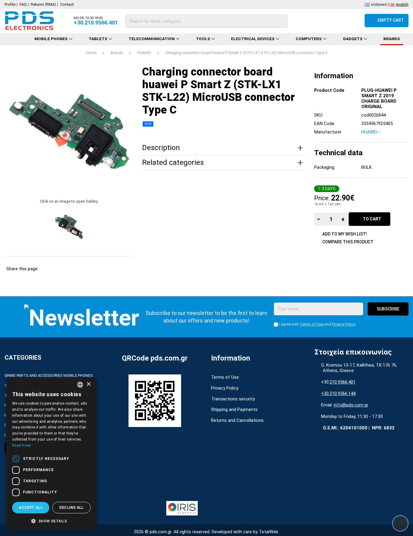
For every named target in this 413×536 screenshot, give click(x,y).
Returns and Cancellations (237, 420)
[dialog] (51, 453)
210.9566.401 (343, 382)
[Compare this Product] (321, 20)
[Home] (15, 39)
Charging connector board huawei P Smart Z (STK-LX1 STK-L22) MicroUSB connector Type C (246, 52)
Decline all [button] (71, 508)
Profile (10, 4)
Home (91, 52)
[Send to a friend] (125, 269)
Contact (67, 4)
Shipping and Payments (234, 409)
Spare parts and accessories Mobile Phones (49, 375)
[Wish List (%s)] (338, 20)
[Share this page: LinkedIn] (94, 269)
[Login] (354, 20)
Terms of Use (312, 324)
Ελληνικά (379, 4)
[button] (51, 520)
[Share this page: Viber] (110, 269)
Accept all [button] (31, 508)
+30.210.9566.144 (338, 393)
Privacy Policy (343, 324)
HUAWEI (144, 52)
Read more (21, 445)
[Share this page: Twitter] (63, 269)
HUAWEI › (370, 132)
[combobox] (80, 385)
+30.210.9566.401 (96, 22)
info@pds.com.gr (351, 405)
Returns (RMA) (43, 4)
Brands (117, 52)
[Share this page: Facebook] (48, 269)
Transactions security (233, 399)
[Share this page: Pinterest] (79, 269)
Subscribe (388, 309)
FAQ (23, 4)
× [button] (88, 384)
